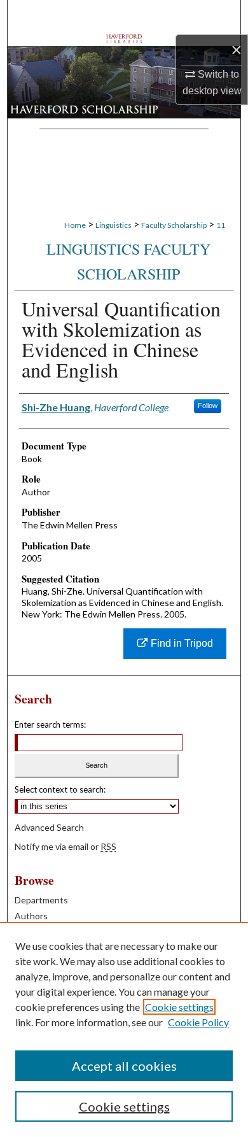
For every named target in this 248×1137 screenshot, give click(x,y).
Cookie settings (179, 1007)
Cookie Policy (198, 1022)
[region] (124, 1029)
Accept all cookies (124, 1065)
